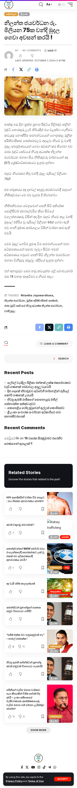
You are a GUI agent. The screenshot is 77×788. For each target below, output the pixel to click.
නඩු (67, 567)
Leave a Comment (56, 343)
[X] (27, 767)
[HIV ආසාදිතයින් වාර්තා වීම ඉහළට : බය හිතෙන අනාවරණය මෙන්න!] (60, 503)
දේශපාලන (11, 14)
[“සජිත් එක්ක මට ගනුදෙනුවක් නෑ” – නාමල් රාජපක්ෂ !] (60, 641)
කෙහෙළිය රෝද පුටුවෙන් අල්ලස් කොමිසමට (35, 408)
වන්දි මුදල (9, 311)
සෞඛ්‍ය (65, 536)
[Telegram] (49, 767)
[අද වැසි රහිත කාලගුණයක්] (60, 588)
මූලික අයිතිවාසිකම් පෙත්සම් (42, 300)
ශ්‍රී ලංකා (24, 14)
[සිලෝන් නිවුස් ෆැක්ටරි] (8, 4)
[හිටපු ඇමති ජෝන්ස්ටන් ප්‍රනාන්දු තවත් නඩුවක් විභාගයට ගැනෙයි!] (60, 668)
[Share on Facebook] (13, 69)
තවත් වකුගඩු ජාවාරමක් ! (20, 524)
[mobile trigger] (69, 4)
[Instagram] (38, 767)
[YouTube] (33, 767)
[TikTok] (44, 767)
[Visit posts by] (8, 55)
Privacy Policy (14, 781)
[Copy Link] (29, 69)
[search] (41, 4)
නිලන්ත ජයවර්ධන (14, 300)
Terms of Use (36, 781)
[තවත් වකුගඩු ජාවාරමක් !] (60, 529)
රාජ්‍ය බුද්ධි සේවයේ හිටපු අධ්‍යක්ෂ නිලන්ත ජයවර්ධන (33, 305)
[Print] (36, 69)
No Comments (31, 50)
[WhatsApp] (54, 767)
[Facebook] (22, 767)
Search (63, 358)
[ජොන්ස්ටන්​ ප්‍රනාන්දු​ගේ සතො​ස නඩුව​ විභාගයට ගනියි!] (60, 613)
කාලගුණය (55, 591)
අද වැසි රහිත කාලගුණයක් (20, 583)
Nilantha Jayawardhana (37, 295)
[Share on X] (21, 69)
